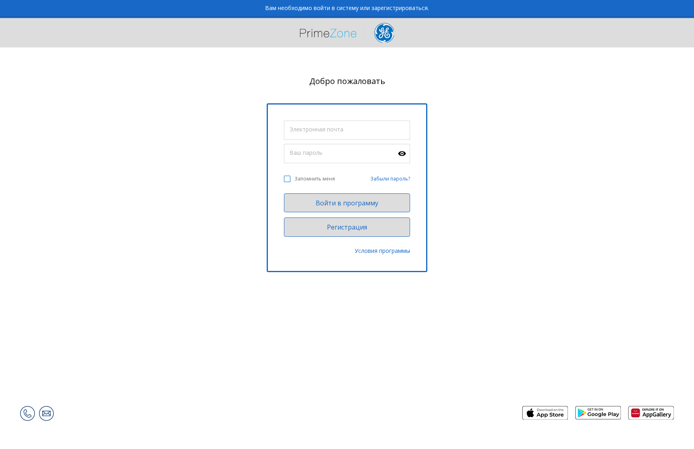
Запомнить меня (314, 178)
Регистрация (347, 227)
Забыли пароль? (390, 178)
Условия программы (382, 250)
